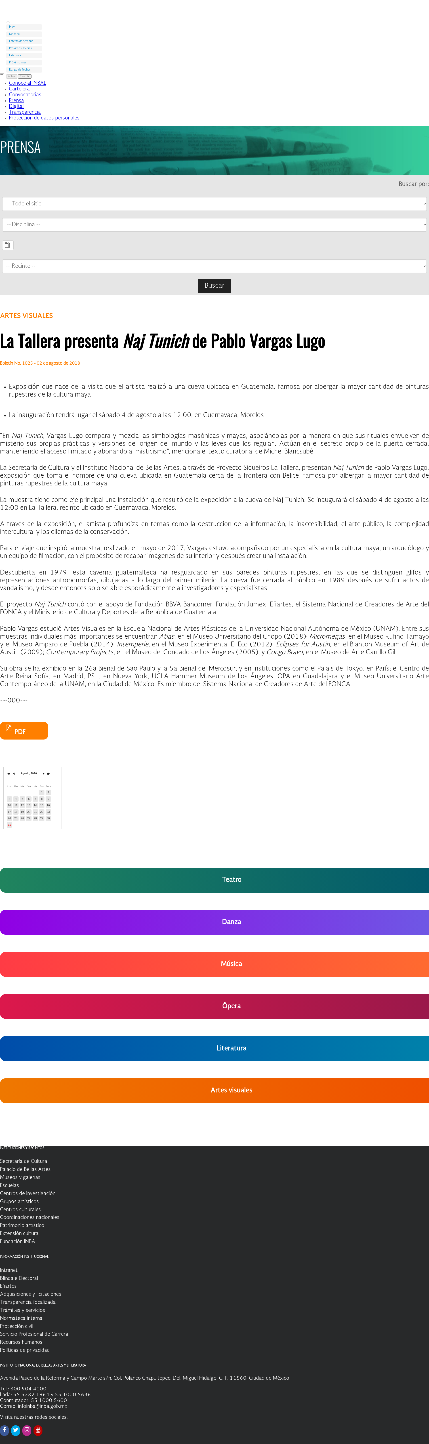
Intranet (9, 1270)
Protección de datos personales (44, 118)
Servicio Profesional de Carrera (34, 1334)
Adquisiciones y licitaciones (30, 1294)
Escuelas (9, 1185)
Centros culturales (20, 1209)
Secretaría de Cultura (23, 1161)
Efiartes (8, 1286)
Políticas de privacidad (25, 1350)
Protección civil (16, 1326)
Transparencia (25, 112)
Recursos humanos (21, 1342)
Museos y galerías (20, 1177)
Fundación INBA (17, 1241)
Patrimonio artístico (22, 1225)
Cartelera (19, 89)
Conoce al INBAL (27, 83)
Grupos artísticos (19, 1201)
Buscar (214, 286)
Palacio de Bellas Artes (25, 1169)
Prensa (16, 100)
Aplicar (12, 76)
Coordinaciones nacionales (29, 1217)
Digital (16, 106)
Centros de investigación (27, 1193)
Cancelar (25, 76)
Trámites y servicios (22, 1310)
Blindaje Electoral (19, 1278)
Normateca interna (21, 1318)
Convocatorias (25, 94)
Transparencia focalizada (28, 1302)
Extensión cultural (20, 1233)
